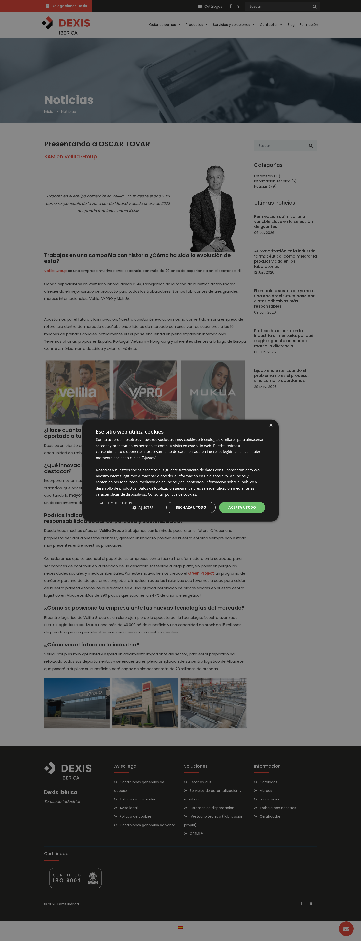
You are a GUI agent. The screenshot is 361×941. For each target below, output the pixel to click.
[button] (142, 507)
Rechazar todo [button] (191, 507)
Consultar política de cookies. (172, 493)
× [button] (271, 425)
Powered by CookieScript (114, 503)
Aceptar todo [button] (242, 507)
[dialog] (180, 470)
